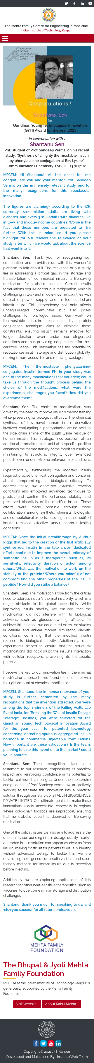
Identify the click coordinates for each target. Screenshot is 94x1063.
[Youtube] (51, 1043)
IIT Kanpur (62, 1051)
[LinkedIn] (58, 1043)
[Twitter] (43, 1043)
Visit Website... (27, 1004)
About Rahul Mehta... (61, 1004)
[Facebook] (36, 1043)
